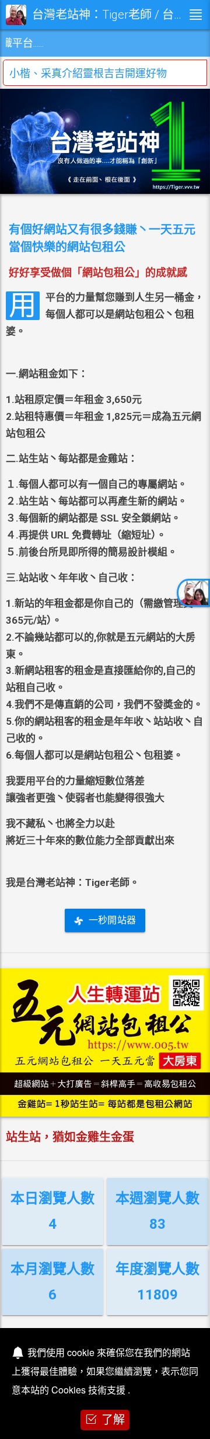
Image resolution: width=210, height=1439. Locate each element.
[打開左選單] (195, 14)
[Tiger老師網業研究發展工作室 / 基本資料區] (193, 593)
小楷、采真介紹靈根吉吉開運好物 (88, 73)
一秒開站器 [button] (112, 920)
